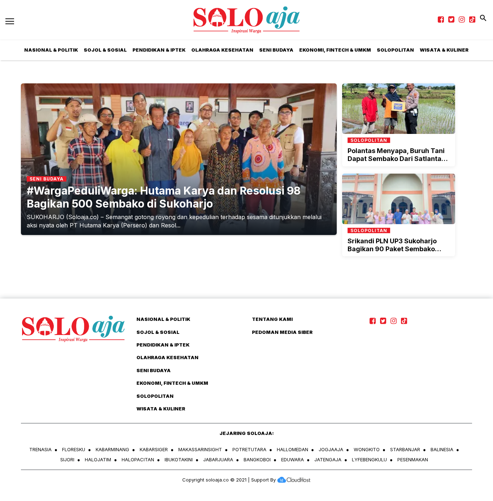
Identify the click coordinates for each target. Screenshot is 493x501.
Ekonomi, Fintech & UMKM (335, 50)
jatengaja (327, 459)
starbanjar (405, 449)
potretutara (249, 449)
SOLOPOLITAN (395, 50)
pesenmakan (412, 459)
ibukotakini (179, 459)
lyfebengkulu (369, 459)
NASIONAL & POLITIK (163, 319)
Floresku (73, 449)
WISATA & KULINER (160, 408)
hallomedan (292, 449)
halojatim (98, 459)
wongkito (367, 449)
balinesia (442, 449)
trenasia (40, 449)
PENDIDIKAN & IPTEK (159, 50)
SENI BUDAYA (276, 50)
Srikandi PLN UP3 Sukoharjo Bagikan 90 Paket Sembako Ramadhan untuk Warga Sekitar (398, 248)
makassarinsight (200, 449)
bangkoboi (257, 459)
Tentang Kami (272, 319)
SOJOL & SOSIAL (105, 50)
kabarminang (112, 449)
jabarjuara (218, 459)
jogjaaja (331, 449)
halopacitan (138, 459)
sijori (67, 459)
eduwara (292, 459)
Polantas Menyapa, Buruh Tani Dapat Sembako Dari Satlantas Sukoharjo (396, 158)
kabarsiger (154, 449)
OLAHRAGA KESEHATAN (222, 50)
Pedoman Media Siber (282, 332)
